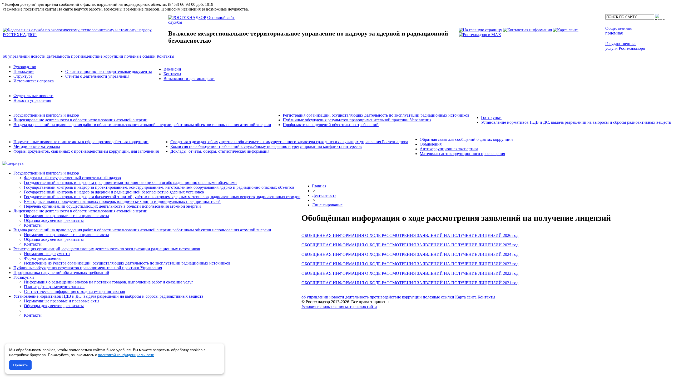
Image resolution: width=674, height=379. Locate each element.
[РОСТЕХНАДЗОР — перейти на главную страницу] (85, 34)
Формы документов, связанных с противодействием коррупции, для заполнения (86, 151)
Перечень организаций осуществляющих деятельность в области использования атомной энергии (112, 206)
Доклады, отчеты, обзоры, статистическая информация (219, 151)
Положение (23, 71)
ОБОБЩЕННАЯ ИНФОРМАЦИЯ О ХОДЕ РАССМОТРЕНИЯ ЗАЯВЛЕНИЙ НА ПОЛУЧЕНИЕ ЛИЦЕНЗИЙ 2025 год (409, 245)
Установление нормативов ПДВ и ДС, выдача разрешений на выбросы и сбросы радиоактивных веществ (576, 122)
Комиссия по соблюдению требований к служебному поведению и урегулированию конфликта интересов (266, 146)
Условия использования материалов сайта (339, 306)
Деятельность (324, 195)
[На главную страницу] (480, 30)
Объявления (431, 144)
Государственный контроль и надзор (46, 115)
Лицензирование (327, 205)
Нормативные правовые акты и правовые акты (66, 215)
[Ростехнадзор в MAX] (480, 34)
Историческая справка (33, 81)
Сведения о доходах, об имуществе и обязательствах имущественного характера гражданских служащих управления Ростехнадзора (289, 141)
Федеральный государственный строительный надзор (72, 178)
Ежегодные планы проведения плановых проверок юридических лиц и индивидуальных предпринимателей (122, 201)
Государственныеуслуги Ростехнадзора (625, 46)
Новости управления (32, 100)
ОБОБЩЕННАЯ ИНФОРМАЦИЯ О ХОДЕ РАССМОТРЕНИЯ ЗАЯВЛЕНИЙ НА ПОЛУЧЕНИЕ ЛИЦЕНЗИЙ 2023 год (409, 264)
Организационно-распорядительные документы (108, 71)
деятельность (357, 297)
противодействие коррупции (396, 297)
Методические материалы (36, 146)
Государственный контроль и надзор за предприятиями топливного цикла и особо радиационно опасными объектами (130, 182)
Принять (20, 365)
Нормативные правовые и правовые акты (61, 301)
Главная (319, 186)
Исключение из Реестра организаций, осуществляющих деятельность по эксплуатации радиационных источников (127, 263)
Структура (22, 76)
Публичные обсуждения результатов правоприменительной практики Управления (357, 120)
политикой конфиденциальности (126, 355)
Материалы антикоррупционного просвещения (462, 153)
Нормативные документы (47, 253)
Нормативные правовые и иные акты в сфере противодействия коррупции (80, 141)
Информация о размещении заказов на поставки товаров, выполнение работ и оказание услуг (108, 282)
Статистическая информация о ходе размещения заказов (74, 291)
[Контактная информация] (527, 30)
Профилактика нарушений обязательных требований (331, 124)
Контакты (172, 74)
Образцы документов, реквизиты (54, 220)
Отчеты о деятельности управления (97, 76)
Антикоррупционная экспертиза (449, 149)
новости (336, 297)
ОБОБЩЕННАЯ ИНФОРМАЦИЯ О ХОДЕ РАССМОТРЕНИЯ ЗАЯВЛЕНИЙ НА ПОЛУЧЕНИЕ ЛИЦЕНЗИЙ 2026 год (409, 235)
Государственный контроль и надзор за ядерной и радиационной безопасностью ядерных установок (114, 192)
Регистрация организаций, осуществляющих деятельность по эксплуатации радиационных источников (376, 115)
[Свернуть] (12, 163)
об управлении (314, 297)
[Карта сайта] (565, 30)
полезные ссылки (438, 297)
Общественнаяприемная (618, 30)
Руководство (24, 66)
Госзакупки (491, 117)
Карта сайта (466, 297)
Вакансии (172, 69)
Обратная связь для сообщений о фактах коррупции (466, 139)
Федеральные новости (33, 95)
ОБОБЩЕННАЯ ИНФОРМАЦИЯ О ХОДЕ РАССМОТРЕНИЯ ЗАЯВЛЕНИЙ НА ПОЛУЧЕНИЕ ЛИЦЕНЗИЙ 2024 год (409, 254)
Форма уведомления (42, 258)
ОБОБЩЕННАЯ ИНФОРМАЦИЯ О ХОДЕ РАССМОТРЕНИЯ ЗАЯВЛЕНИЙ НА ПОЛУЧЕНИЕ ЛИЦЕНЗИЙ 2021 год (409, 283)
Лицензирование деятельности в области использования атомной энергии (80, 120)
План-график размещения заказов (54, 287)
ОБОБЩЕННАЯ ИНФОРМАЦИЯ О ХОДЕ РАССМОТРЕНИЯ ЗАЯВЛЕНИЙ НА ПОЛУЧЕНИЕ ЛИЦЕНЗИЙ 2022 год (409, 273)
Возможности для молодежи (189, 78)
